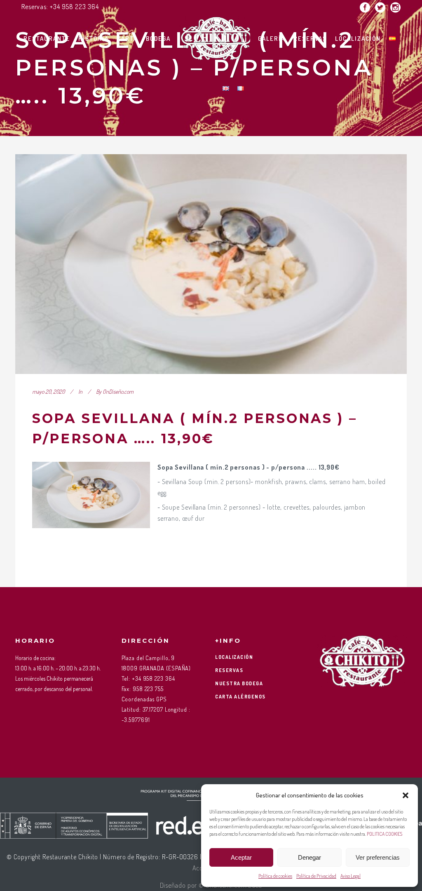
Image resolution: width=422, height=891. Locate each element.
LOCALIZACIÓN (234, 657)
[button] (405, 795)
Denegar (309, 857)
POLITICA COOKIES (384, 834)
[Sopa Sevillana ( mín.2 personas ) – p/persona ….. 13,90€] (211, 264)
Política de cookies (275, 876)
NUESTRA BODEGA (239, 683)
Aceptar (241, 857)
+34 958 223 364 (74, 6)
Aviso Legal (350, 876)
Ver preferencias (378, 857)
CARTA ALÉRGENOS (240, 697)
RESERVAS (229, 670)
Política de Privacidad (316, 876)
